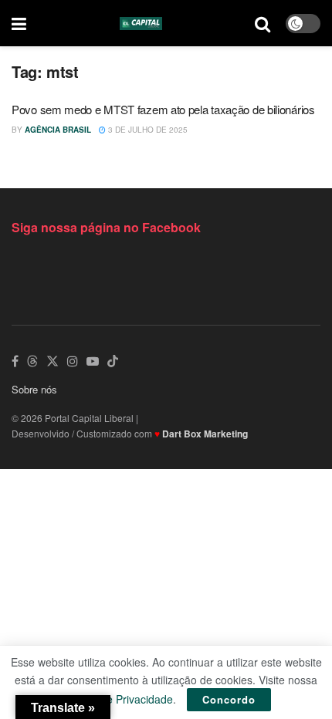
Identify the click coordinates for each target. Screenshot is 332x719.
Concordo (229, 699)
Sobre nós (34, 389)
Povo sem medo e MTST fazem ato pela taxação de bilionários (163, 109)
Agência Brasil (58, 129)
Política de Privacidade (117, 699)
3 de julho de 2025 (147, 129)
